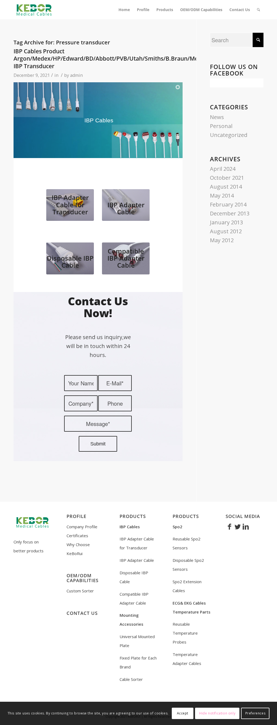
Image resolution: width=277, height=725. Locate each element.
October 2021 (227, 177)
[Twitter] (238, 526)
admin (76, 75)
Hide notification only (217, 713)
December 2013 (229, 213)
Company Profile (82, 526)
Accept (183, 713)
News (217, 117)
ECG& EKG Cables (189, 603)
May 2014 (222, 195)
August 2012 (226, 231)
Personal (221, 126)
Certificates (77, 535)
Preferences (255, 713)
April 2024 (222, 168)
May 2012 (222, 240)
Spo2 (177, 526)
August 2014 (226, 186)
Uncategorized (228, 135)
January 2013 (226, 222)
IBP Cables (130, 526)
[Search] (258, 9)
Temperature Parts (191, 612)
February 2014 (228, 204)
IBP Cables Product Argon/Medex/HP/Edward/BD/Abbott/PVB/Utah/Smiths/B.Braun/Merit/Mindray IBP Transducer (121, 58)
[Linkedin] (246, 526)
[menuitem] (124, 9)
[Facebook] (230, 526)
